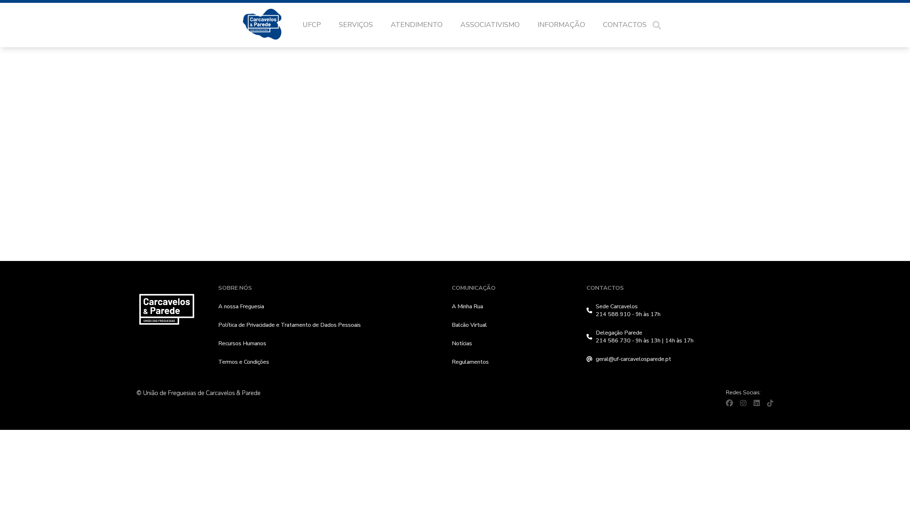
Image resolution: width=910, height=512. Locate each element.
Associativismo (490, 25)
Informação (561, 25)
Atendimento (417, 25)
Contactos (625, 25)
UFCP (312, 25)
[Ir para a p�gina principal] (269, 25)
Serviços (356, 25)
